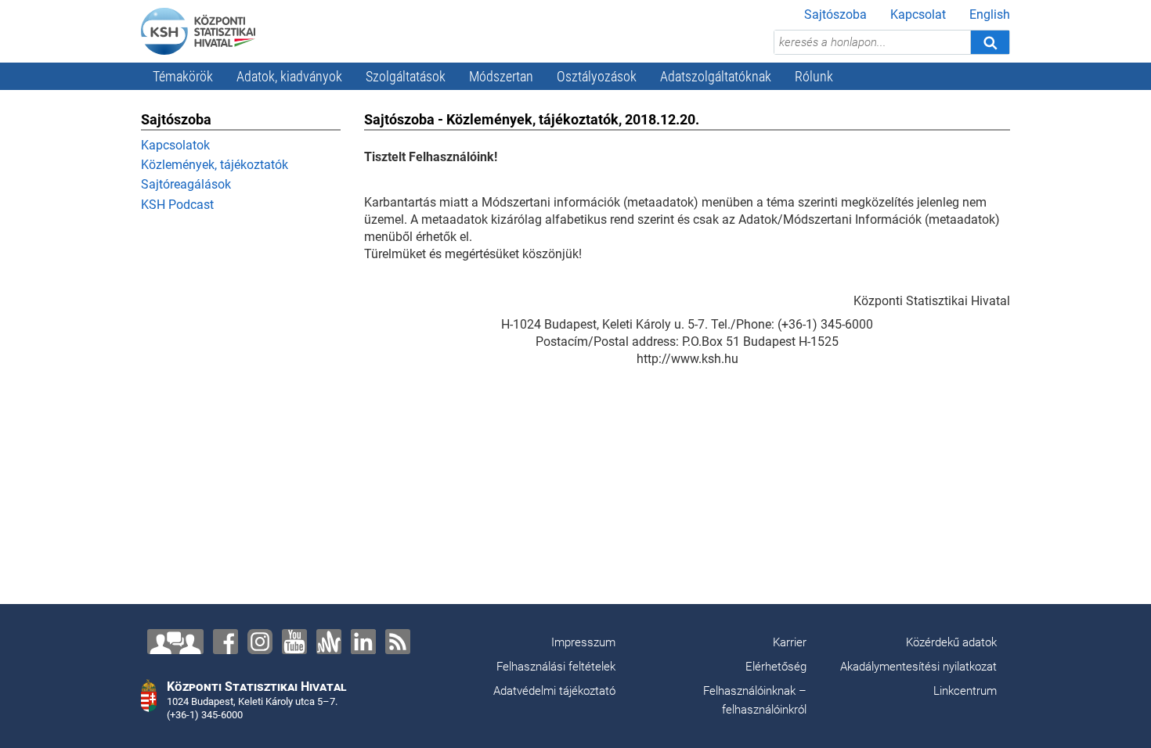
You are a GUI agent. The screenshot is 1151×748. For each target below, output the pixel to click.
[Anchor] (328, 641)
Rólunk (814, 76)
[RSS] (397, 641)
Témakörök (183, 76)
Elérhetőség (775, 667)
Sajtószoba (835, 14)
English (989, 14)
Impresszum (583, 642)
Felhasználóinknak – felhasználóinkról (754, 700)
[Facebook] (225, 641)
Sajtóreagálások (186, 184)
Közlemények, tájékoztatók (214, 164)
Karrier (789, 642)
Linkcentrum (965, 691)
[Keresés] (989, 42)
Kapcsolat (918, 14)
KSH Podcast (177, 204)
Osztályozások (597, 76)
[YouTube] (294, 641)
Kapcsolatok (175, 145)
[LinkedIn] (363, 641)
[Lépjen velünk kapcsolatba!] (175, 641)
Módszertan (501, 76)
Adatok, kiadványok (289, 76)
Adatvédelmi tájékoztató (554, 691)
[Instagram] (259, 641)
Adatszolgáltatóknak (715, 76)
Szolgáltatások (406, 76)
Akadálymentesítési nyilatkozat (918, 667)
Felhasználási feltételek (555, 667)
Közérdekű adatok (951, 642)
